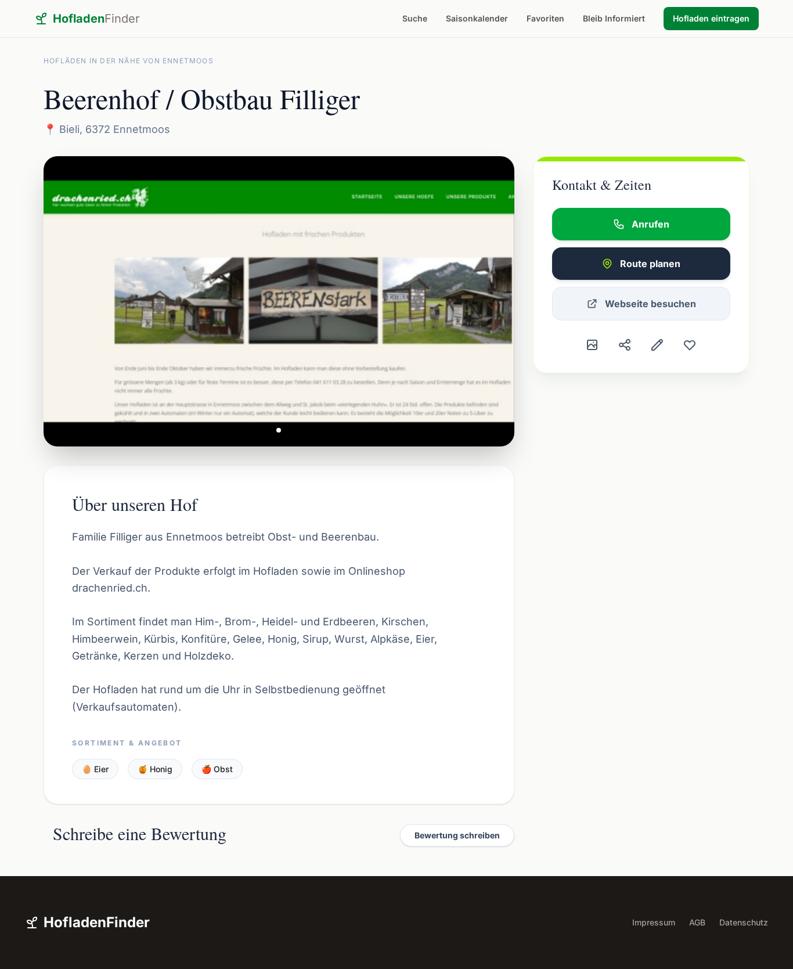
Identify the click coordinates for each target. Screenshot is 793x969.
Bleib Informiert (614, 18)
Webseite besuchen (650, 303)
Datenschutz (743, 922)
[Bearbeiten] (657, 344)
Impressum (653, 922)
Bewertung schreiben (457, 835)
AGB (697, 922)
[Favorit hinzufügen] (689, 344)
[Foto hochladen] (592, 344)
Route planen (650, 263)
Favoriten (545, 18)
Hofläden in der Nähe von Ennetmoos (129, 60)
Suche (414, 18)
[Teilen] (624, 344)
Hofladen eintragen (711, 18)
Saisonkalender (477, 18)
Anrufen (650, 224)
